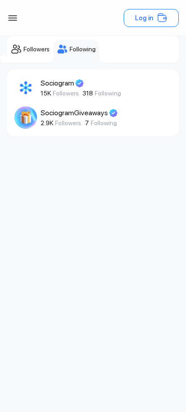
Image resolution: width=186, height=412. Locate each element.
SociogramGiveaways (74, 113)
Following (108, 93)
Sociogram (57, 83)
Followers (66, 93)
